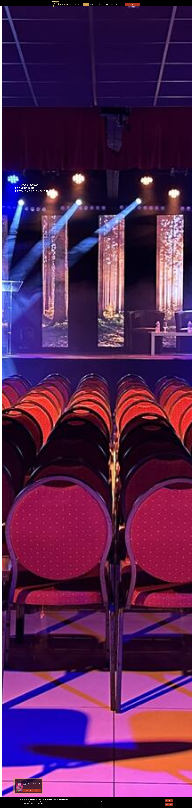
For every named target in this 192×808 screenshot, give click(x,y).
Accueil (86, 4)
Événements (106, 4)
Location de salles (95, 4)
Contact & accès (115, 4)
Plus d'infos (43, 803)
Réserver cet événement (31, 790)
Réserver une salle (131, 4)
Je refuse (169, 804)
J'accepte (168, 800)
